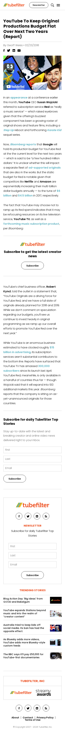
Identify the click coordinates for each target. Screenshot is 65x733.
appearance (18, 97)
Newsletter (39, 5)
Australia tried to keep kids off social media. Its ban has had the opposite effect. (23, 628)
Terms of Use (32, 720)
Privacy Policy (45, 717)
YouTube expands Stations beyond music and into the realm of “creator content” (24, 613)
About (15, 717)
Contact (28, 717)
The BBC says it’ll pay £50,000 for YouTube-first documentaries (23, 656)
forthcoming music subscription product (31, 224)
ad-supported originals (44, 168)
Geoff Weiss (15, 45)
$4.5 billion (25, 195)
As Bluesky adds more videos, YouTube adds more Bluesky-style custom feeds (24, 642)
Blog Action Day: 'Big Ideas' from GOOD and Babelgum (23, 600)
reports (23, 144)
